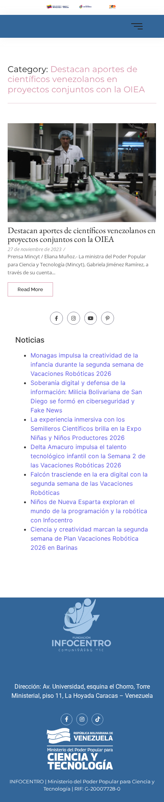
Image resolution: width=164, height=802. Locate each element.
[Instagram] (73, 318)
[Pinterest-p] (107, 318)
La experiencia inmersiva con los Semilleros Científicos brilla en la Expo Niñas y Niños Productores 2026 (86, 428)
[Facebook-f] (56, 318)
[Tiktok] (97, 719)
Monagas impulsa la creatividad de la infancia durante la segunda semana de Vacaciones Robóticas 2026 (87, 364)
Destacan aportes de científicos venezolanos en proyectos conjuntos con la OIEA (82, 234)
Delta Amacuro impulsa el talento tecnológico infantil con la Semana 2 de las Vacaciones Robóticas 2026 (88, 456)
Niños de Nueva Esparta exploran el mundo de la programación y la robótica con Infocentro (89, 511)
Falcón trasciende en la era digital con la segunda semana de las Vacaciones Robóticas (89, 483)
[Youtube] (90, 318)
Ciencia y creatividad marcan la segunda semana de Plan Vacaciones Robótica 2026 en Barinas (89, 538)
